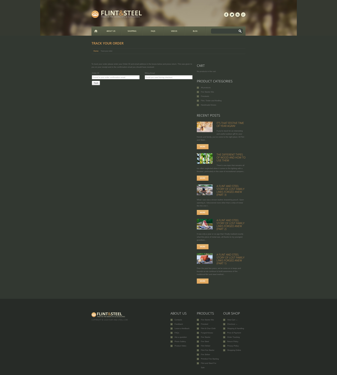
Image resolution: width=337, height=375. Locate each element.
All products (206, 87)
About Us (110, 31)
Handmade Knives (208, 105)
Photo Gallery (180, 341)
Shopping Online (234, 350)
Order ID (95, 73)
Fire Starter (205, 337)
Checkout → (232, 324)
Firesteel (204, 324)
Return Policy (232, 341)
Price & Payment (234, 333)
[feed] (237, 14)
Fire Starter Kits (207, 92)
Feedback (179, 324)
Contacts (178, 320)
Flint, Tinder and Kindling (211, 101)
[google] (243, 14)
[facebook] (226, 14)
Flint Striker (205, 346)
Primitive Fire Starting (210, 359)
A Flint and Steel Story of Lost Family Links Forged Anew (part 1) (230, 259)
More (202, 146)
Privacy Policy (233, 346)
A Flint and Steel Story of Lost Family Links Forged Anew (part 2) (230, 224)
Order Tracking (233, 337)
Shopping (132, 31)
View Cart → (232, 320)
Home (95, 31)
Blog (195, 31)
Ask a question (181, 337)
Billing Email (150, 73)
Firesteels (205, 96)
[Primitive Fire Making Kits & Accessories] (108, 314)
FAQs (153, 31)
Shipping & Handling (235, 328)
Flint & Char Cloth (208, 328)
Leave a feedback (182, 328)
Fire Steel (205, 341)
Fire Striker (205, 354)
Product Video (180, 346)
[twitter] (232, 14)
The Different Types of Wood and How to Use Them (231, 157)
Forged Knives (207, 333)
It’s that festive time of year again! (230, 124)
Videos (174, 31)
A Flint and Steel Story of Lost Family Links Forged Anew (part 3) (230, 190)
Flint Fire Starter (207, 350)
